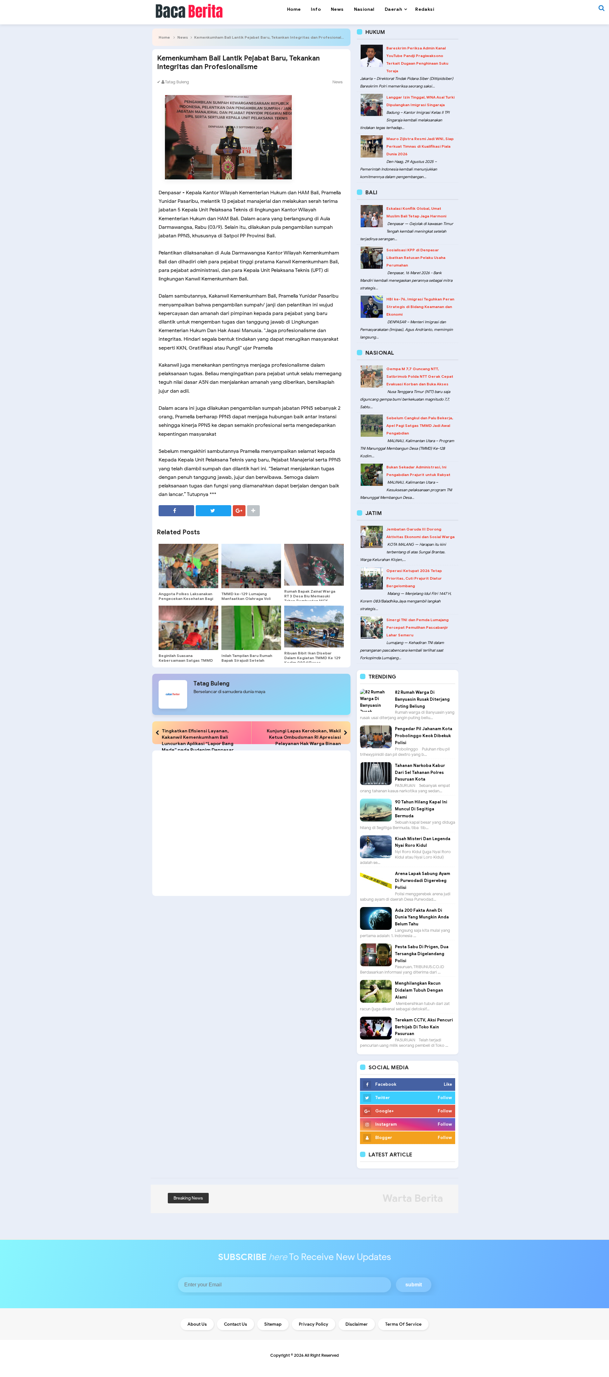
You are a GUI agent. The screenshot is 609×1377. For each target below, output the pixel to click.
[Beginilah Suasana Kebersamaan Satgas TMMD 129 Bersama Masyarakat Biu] (188, 628)
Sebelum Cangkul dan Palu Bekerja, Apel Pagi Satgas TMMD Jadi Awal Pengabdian (419, 425)
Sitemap (273, 1324)
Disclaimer (356, 1324)
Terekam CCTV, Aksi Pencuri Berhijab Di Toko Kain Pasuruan (424, 1027)
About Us (197, 1324)
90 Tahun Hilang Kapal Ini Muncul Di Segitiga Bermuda (421, 809)
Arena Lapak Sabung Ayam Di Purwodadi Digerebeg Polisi (422, 880)
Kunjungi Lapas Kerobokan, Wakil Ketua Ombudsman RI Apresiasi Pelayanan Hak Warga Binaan (304, 737)
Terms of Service (403, 1324)
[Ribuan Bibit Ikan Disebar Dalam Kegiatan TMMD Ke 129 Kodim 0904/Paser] (314, 626)
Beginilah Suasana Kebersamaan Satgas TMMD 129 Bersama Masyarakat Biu (186, 660)
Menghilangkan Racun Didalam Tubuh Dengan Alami (419, 990)
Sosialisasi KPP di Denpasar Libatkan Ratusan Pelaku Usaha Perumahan (415, 257)
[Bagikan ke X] (213, 510)
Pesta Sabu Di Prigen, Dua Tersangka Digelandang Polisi (422, 953)
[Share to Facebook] (176, 510)
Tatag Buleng (211, 683)
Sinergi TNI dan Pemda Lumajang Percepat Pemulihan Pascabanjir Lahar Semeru (417, 627)
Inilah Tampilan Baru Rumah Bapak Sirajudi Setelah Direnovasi (246, 660)
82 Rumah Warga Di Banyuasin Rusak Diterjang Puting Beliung (422, 699)
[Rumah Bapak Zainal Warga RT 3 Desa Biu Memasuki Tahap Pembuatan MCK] (314, 565)
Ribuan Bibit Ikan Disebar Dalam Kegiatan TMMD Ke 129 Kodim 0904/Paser (312, 658)
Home (164, 37)
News (182, 37)
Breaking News (188, 1198)
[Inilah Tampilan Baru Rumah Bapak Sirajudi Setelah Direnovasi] (251, 628)
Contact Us (235, 1324)
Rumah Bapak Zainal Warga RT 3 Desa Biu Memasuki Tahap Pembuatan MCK (309, 596)
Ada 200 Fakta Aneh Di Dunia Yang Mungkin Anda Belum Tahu (422, 917)
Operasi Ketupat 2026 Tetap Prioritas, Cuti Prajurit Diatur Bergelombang (414, 578)
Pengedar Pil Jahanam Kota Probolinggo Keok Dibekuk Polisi (423, 735)
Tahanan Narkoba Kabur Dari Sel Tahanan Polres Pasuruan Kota (420, 772)
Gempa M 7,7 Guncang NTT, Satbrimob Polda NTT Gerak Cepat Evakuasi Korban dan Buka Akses (419, 376)
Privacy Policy (313, 1324)
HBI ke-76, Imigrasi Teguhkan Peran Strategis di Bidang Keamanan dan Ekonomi (420, 307)
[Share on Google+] (239, 510)
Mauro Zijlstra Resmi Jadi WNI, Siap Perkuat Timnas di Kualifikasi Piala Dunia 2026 (420, 146)
